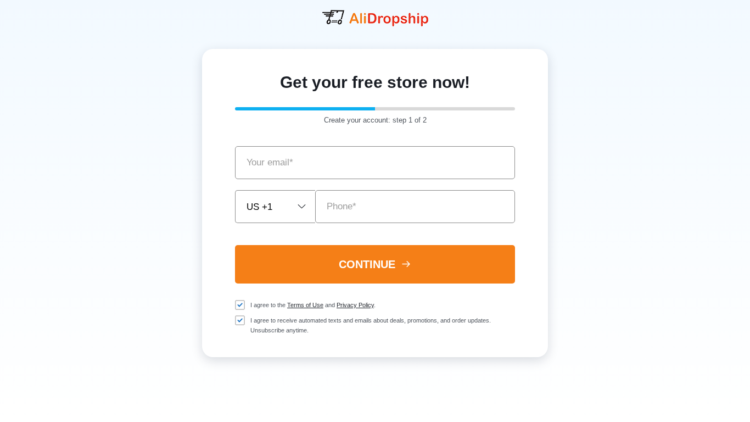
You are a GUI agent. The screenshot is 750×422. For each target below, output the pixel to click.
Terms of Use (305, 305)
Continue (369, 264)
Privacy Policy (355, 305)
